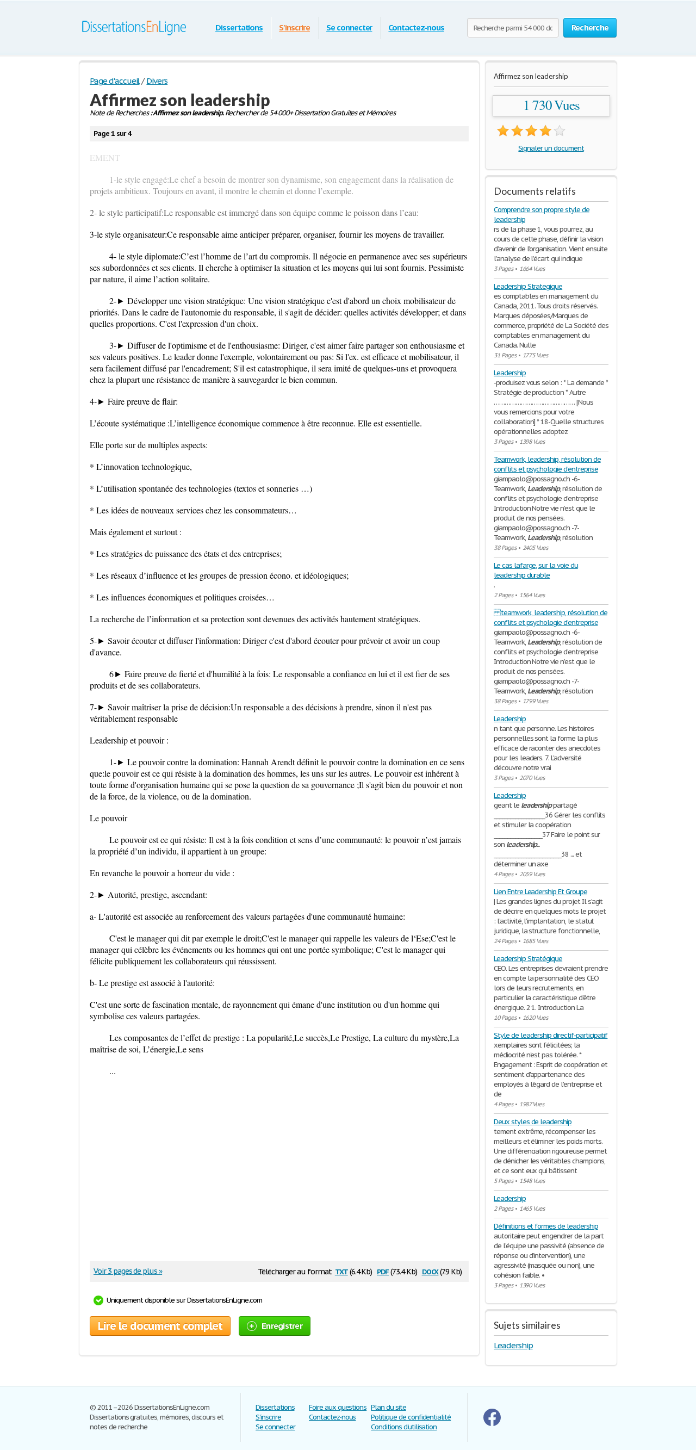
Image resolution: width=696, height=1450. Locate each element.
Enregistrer (282, 1326)
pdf (383, 1271)
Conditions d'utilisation (404, 1427)
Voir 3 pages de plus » (128, 1271)
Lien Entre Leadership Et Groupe (540, 891)
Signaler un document (550, 148)
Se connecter (349, 27)
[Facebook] (492, 1423)
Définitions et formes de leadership (546, 1226)
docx (430, 1271)
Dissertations (239, 27)
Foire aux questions (337, 1407)
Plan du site (388, 1407)
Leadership (510, 372)
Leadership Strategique (528, 286)
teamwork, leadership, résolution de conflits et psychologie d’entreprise (550, 617)
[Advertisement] (274, 1174)
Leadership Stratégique (528, 958)
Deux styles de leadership (532, 1121)
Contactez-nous (416, 27)
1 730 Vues (551, 105)
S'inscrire (294, 27)
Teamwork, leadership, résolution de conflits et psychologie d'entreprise (547, 464)
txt (341, 1271)
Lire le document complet (160, 1326)
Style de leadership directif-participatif (550, 1035)
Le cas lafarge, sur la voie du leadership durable (536, 570)
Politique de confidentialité (411, 1417)
